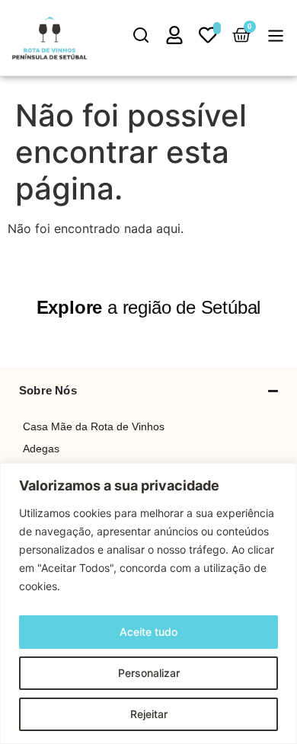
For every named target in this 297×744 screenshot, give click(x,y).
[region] (148, 603)
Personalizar (149, 672)
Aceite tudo (148, 631)
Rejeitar (149, 713)
